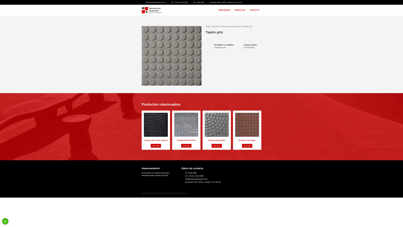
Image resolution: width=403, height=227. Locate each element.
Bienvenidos (224, 10)
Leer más (155, 146)
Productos (240, 10)
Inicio (208, 26)
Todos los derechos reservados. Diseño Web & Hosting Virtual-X (164, 193)
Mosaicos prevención (232, 26)
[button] (235, 56)
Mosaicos (216, 26)
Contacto (254, 10)
